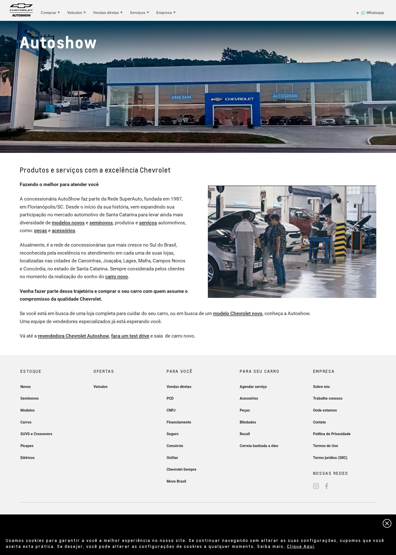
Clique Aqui (300, 546)
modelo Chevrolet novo (237, 313)
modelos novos (68, 222)
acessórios (63, 230)
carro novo (116, 276)
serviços (148, 222)
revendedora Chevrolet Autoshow (73, 336)
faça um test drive (130, 336)
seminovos (101, 222)
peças (40, 230)
